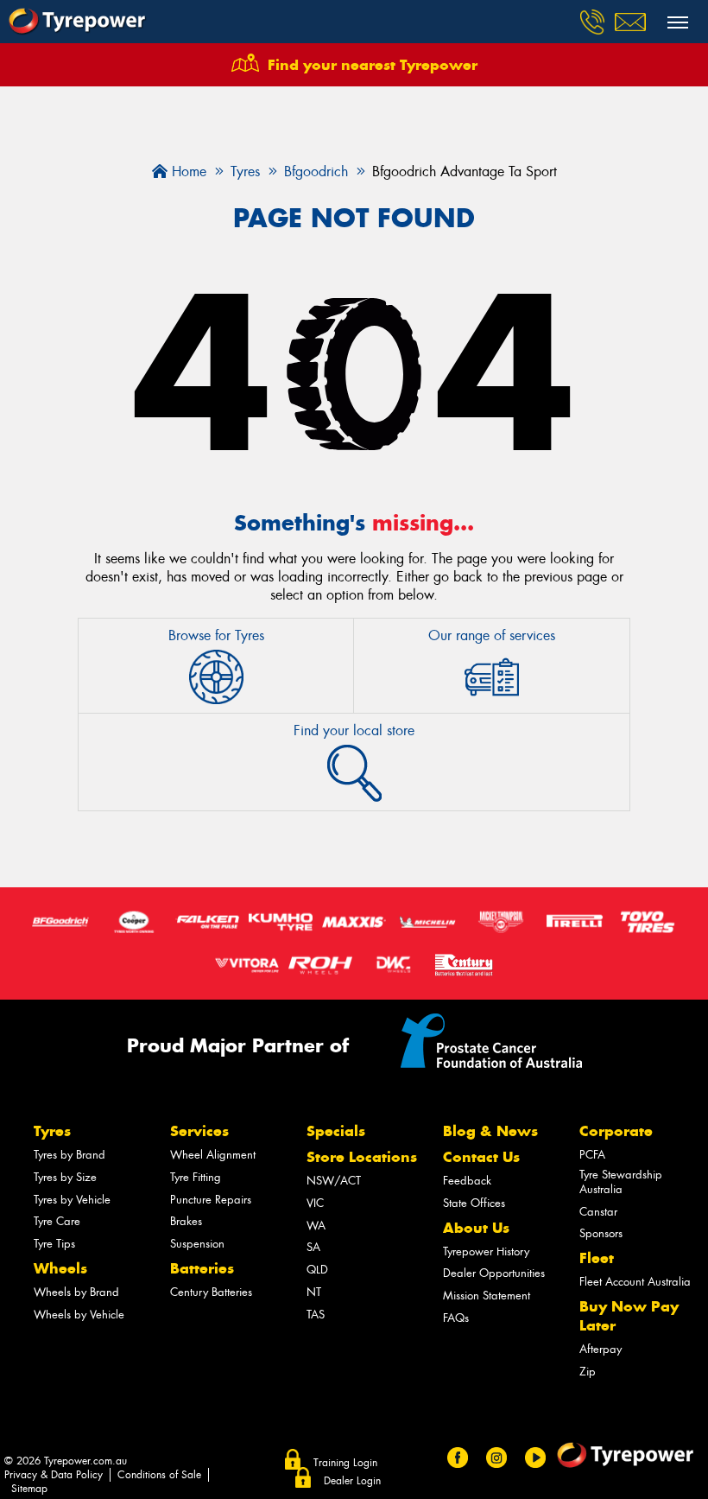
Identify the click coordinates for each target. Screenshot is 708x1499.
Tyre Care (57, 1221)
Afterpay (600, 1349)
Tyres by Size (65, 1177)
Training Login (345, 1463)
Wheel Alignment (213, 1154)
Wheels (60, 1268)
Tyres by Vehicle (72, 1199)
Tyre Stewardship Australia (620, 1182)
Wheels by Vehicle (79, 1314)
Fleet (596, 1257)
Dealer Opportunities (494, 1273)
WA (316, 1225)
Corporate (616, 1130)
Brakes (186, 1221)
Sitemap (29, 1489)
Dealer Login (352, 1481)
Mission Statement (486, 1295)
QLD (317, 1269)
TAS (316, 1314)
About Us (476, 1227)
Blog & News (490, 1130)
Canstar (598, 1211)
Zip (587, 1371)
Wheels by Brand (76, 1292)
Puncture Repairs (210, 1199)
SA (313, 1247)
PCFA (592, 1154)
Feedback (467, 1180)
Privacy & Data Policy (53, 1475)
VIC (315, 1203)
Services (199, 1130)
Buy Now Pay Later (629, 1316)
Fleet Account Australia (635, 1281)
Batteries (202, 1268)
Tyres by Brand (69, 1154)
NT (314, 1292)
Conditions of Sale (159, 1475)
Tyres (52, 1130)
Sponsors (601, 1233)
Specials (336, 1130)
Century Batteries (211, 1292)
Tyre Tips (54, 1243)
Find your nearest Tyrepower (372, 64)
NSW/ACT (334, 1180)
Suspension (197, 1243)
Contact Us (481, 1156)
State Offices (474, 1203)
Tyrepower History (486, 1251)
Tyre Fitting (195, 1177)
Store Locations (362, 1156)
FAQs (456, 1318)
